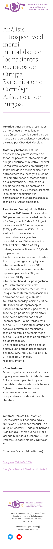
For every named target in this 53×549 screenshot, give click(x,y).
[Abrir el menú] (26, 17)
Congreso (8, 462)
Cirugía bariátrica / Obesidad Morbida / (25, 469)
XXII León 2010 (23, 462)
